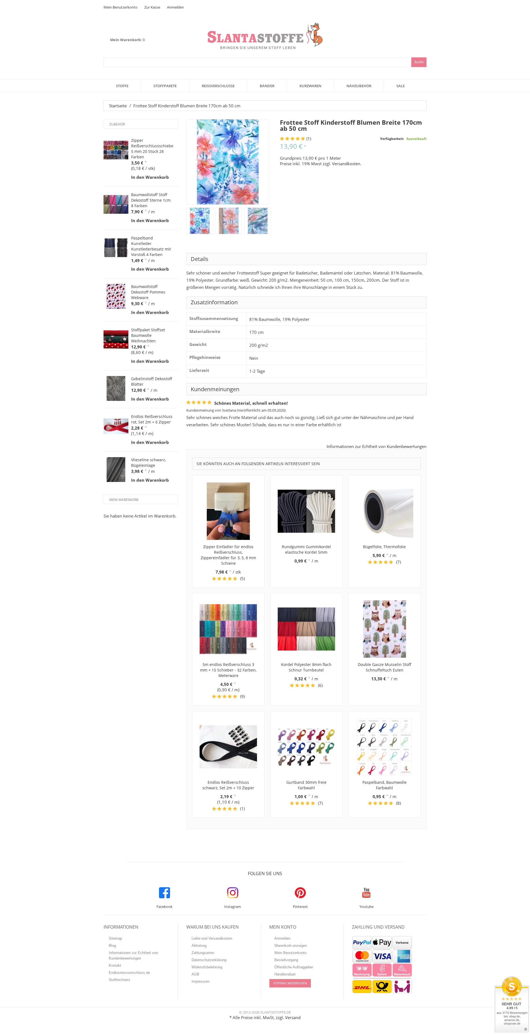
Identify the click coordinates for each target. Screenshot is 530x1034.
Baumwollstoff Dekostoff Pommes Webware (148, 292)
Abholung (199, 946)
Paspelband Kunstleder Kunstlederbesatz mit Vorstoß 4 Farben (151, 246)
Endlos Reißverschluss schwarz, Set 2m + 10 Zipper (228, 785)
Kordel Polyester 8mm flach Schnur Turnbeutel (306, 667)
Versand (293, 1017)
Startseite (118, 105)
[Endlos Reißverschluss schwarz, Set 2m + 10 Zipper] (228, 746)
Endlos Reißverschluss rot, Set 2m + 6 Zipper (152, 419)
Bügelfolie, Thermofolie (384, 546)
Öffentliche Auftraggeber (293, 967)
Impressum (201, 981)
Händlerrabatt (285, 974)
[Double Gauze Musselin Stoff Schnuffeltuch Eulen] (384, 629)
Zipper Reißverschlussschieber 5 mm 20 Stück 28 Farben (153, 148)
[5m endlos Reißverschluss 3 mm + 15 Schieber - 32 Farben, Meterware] (228, 629)
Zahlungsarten (203, 953)
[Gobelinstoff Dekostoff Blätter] (116, 388)
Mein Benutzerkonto (120, 7)
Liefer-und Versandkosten (212, 938)
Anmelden (175, 7)
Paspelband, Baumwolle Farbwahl (384, 785)
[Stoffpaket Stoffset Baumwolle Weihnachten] (116, 339)
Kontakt (115, 965)
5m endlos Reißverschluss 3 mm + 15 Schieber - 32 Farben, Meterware (228, 670)
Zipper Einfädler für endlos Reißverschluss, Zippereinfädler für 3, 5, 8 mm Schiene (228, 555)
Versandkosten (346, 163)
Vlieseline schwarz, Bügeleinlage (148, 462)
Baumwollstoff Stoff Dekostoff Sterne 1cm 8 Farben (151, 200)
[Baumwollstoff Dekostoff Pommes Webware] (116, 296)
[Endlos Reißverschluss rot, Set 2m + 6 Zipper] (116, 426)
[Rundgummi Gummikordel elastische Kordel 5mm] (306, 511)
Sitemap (115, 938)
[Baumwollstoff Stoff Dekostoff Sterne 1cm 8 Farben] (116, 204)
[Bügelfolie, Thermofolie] (384, 511)
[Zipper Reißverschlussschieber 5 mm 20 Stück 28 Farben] (116, 150)
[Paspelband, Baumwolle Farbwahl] (384, 746)
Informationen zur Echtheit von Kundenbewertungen (376, 446)
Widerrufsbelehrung (207, 967)
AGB (195, 974)
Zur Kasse (152, 7)
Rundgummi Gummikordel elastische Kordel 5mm (306, 549)
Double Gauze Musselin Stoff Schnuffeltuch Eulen (384, 667)
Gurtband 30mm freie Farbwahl (306, 785)
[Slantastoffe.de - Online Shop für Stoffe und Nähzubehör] (265, 35)
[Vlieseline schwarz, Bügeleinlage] (116, 469)
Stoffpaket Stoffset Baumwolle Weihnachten (148, 335)
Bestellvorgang (286, 960)
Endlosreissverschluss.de (129, 973)
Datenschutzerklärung (209, 960)
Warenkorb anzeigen (290, 946)
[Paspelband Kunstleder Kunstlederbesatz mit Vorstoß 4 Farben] (116, 247)
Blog (112, 946)
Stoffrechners (119, 980)
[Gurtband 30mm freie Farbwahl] (306, 746)
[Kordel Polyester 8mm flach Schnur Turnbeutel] (306, 629)
